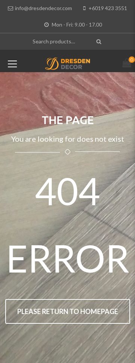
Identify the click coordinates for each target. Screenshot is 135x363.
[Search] (99, 41)
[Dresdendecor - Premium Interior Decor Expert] (68, 62)
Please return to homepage (67, 311)
